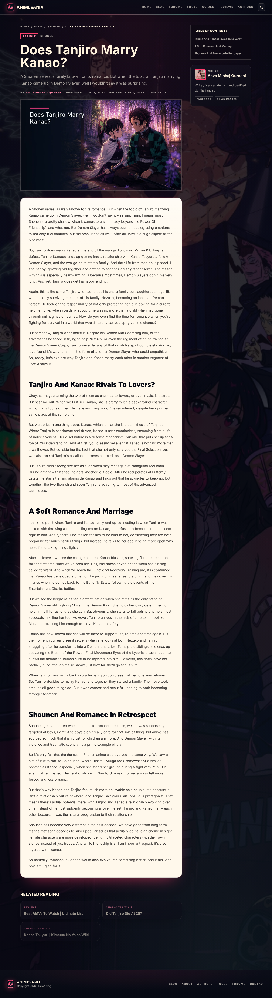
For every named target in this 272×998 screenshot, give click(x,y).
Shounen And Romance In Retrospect (218, 53)
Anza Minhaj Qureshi (44, 92)
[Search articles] (261, 7)
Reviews (226, 7)
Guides (208, 7)
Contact (257, 983)
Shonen (54, 26)
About (187, 983)
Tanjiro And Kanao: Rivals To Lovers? (218, 38)
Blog (160, 7)
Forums (176, 7)
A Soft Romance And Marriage (213, 46)
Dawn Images (227, 99)
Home (147, 7)
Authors (245, 7)
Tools (192, 7)
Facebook (204, 99)
